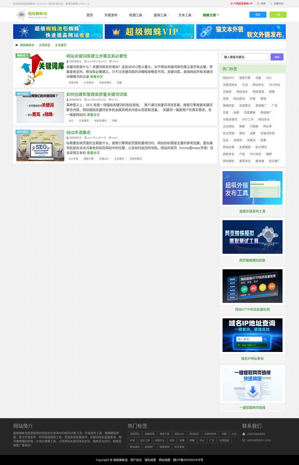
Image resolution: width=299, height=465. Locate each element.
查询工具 (160, 15)
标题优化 (160, 440)
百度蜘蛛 (249, 112)
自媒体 (238, 140)
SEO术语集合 (78, 132)
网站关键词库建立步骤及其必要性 (96, 56)
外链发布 (111, 15)
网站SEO (228, 77)
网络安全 (228, 154)
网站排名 (242, 91)
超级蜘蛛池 (27, 45)
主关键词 (60, 45)
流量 (119, 82)
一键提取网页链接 (252, 408)
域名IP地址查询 (252, 358)
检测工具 (135, 15)
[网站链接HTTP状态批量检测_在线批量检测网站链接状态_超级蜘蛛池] (253, 286)
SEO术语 (73, 158)
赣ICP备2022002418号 (188, 460)
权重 (263, 140)
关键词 (251, 140)
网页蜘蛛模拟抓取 (252, 260)
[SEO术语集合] (40, 145)
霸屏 (269, 154)
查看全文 (96, 77)
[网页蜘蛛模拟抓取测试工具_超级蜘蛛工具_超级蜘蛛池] (253, 237)
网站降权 (228, 161)
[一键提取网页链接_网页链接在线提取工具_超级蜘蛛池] (253, 384)
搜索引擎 (89, 158)
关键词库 (73, 82)
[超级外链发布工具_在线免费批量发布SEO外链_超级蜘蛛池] (253, 188)
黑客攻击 (245, 161)
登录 (257, 14)
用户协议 (136, 460)
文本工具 (184, 15)
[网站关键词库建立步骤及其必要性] (40, 69)
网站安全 (264, 119)
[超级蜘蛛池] (31, 15)
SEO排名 (255, 154)
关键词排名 (230, 84)
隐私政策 (150, 460)
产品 (242, 154)
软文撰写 (261, 147)
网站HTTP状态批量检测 (252, 309)
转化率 (267, 126)
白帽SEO (104, 158)
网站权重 (228, 147)
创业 (226, 140)
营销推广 (261, 105)
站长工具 (145, 440)
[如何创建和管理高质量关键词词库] (40, 107)
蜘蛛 (242, 126)
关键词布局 (267, 133)
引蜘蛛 (254, 126)
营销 (263, 98)
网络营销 (258, 91)
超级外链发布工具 (252, 211)
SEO (71, 120)
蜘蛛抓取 (228, 105)
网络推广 (266, 112)
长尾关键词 (105, 82)
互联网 (227, 91)
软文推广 (274, 161)
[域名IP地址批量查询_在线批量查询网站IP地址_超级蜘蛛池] (253, 335)
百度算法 (245, 105)
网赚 (272, 91)
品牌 (236, 112)
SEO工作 (247, 119)
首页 (89, 15)
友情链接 (245, 147)
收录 (226, 98)
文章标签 (44, 45)
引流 (245, 84)
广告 (274, 105)
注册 (278, 14)
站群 (252, 133)
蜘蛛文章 (209, 15)
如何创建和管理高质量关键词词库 (96, 94)
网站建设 (239, 98)
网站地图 (164, 460)
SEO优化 (23, 93)
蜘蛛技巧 (22, 55)
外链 (252, 98)
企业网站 (228, 126)
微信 (242, 133)
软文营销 (228, 133)
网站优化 (258, 84)
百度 (226, 112)
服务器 (259, 161)
